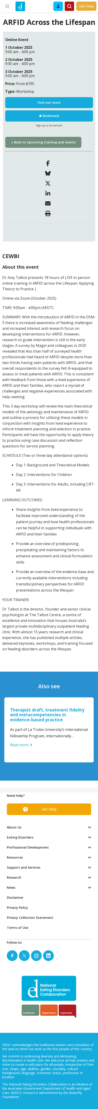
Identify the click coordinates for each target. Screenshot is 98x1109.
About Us (14, 827)
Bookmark (50, 116)
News (11, 887)
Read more (19, 744)
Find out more (49, 102)
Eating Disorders (20, 837)
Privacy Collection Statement (30, 917)
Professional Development (28, 847)
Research (14, 877)
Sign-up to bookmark (49, 125)
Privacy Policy (17, 907)
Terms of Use (17, 927)
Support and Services (23, 867)
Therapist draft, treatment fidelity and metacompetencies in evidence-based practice (47, 714)
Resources (15, 857)
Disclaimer (15, 897)
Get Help (86, 6)
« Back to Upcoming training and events (43, 142)
